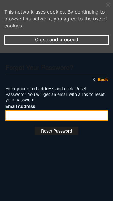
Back (103, 79)
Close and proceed (56, 39)
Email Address (20, 106)
